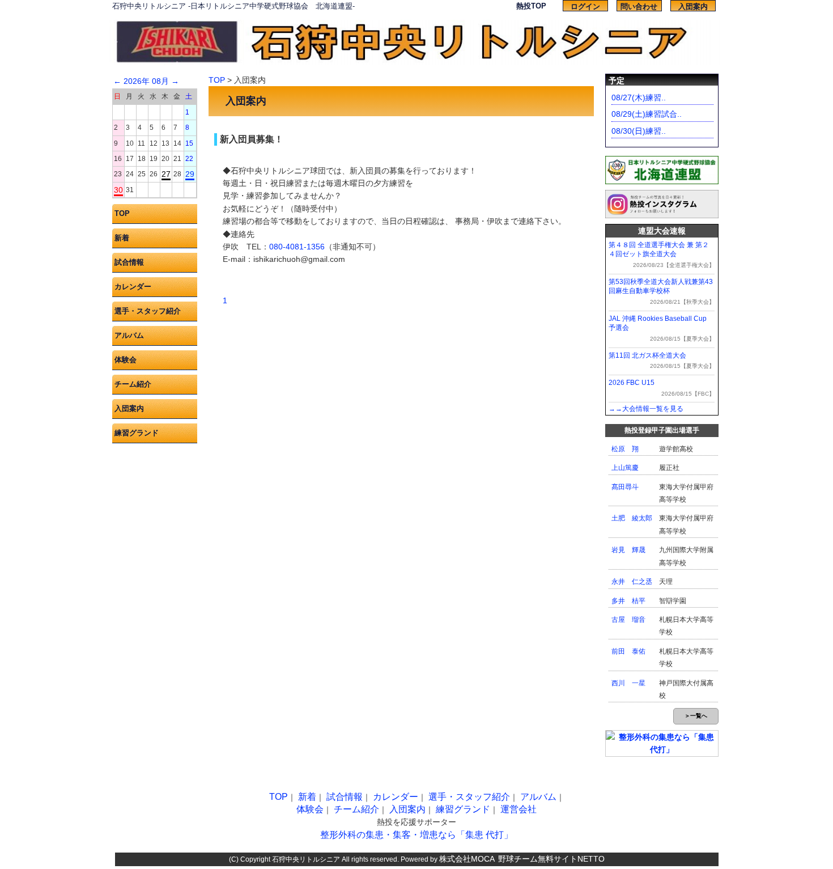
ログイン (585, 6)
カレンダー (132, 286)
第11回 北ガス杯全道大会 (647, 355)
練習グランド (136, 433)
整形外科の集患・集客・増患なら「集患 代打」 (416, 835)
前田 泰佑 (628, 651)
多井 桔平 (628, 601)
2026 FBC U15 (631, 383)
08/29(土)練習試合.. (646, 113)
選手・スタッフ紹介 (147, 311)
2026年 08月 (146, 81)
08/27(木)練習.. (638, 97)
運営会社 (518, 809)
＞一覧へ (696, 716)
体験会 (125, 359)
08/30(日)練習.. (638, 130)
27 (166, 174)
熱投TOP (531, 6)
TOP (122, 213)
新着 (121, 238)
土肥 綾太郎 (631, 518)
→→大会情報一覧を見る (646, 409)
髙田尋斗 (625, 487)
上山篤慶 (625, 468)
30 (118, 189)
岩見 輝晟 (628, 550)
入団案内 (693, 6)
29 (189, 174)
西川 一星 (628, 683)
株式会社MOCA (467, 858)
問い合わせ (638, 6)
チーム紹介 (132, 384)
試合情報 (129, 262)
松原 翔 (625, 449)
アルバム (129, 335)
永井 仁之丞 (631, 582)
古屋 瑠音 (628, 620)
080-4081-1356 (297, 246)
